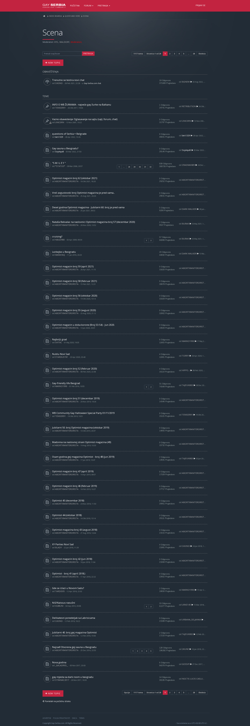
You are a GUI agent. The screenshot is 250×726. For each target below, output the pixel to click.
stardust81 (61, 357)
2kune (185, 649)
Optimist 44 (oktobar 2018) (67, 515)
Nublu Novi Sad (61, 354)
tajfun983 (187, 385)
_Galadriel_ (61, 665)
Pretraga (103, 5)
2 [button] (169, 53)
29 (134, 167)
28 (129, 167)
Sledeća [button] (202, 53)
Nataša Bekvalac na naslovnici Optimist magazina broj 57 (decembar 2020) (93, 222)
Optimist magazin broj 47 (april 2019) (73, 471)
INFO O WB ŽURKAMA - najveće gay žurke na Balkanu (81, 104)
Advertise (47, 718)
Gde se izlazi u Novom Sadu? (68, 588)
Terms (81, 718)
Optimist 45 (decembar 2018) (68, 500)
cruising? (57, 236)
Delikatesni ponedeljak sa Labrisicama (73, 617)
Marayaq (60, 254)
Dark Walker (189, 209)
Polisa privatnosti (61, 718)
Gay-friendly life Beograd (66, 383)
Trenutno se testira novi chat (68, 80)
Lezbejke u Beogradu (64, 251)
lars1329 (59, 137)
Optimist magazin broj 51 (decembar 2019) (76, 398)
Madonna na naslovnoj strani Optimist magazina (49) (81, 442)
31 (145, 167)
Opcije (127, 692)
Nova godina (59, 662)
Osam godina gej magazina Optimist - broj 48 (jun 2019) (83, 456)
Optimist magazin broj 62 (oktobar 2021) (74, 178)
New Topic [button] (53, 62)
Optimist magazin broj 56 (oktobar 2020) (74, 295)
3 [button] (174, 53)
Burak (185, 223)
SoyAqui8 (59, 151)
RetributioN (189, 106)
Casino (59, 83)
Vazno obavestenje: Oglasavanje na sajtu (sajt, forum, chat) (84, 119)
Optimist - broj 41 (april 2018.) (68, 573)
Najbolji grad (59, 339)
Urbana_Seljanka (191, 619)
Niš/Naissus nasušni (63, 602)
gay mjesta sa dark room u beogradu (72, 677)
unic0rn (59, 122)
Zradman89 (188, 165)
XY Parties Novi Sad (63, 544)
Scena (53, 32)
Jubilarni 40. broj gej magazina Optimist (74, 632)
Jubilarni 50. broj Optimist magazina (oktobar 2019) (80, 427)
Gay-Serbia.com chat (92, 83)
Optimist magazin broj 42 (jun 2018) (72, 559)
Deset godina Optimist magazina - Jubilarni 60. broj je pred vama (88, 207)
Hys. (56, 42)
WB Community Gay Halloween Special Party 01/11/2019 (83, 413)
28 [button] (194, 53)
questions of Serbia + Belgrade (69, 133)
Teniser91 (60, 107)
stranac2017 (62, 680)
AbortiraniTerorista (66, 181)
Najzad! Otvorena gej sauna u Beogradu (74, 647)
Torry (185, 355)
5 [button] (183, 53)
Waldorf (64, 42)
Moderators (76, 42)
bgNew (186, 81)
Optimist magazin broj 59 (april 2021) (73, 266)
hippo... (186, 370)
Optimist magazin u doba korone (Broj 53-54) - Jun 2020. (83, 324)
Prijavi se (200, 5)
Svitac (58, 342)
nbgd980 (60, 239)
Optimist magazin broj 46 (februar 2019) (74, 486)
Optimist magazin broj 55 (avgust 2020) (74, 310)
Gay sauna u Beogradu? (65, 148)
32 (150, 167)
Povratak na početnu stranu (57, 701)
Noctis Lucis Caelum (193, 678)
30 (140, 167)
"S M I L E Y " (59, 163)
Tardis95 (60, 591)
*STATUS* (60, 166)
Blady (58, 547)
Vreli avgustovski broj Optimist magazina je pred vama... (83, 192)
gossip (185, 664)
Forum (88, 5)
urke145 (186, 604)
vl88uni (59, 605)
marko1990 (188, 341)
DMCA (74, 718)
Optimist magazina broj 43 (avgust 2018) (74, 529)
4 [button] (179, 53)
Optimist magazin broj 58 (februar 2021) (74, 281)
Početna (75, 5)
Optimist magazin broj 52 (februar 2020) (74, 368)
